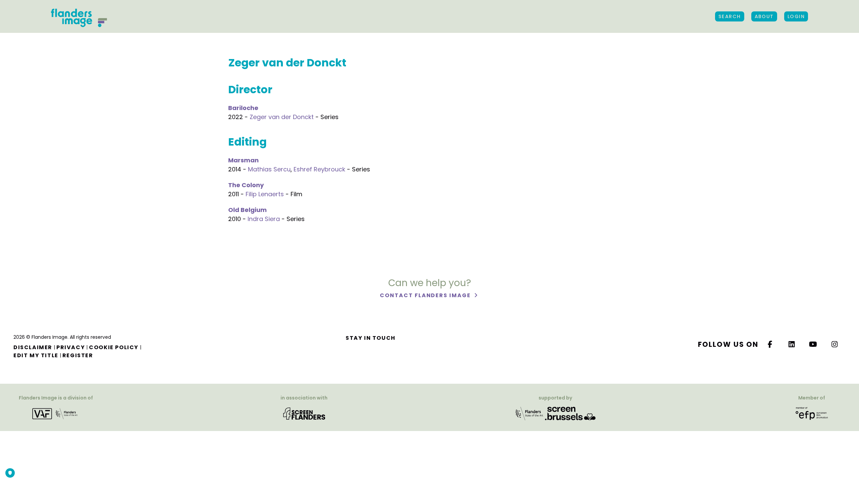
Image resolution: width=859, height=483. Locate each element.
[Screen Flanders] (304, 413)
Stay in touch (371, 338)
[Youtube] (813, 344)
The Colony (246, 185)
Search (729, 16)
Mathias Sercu (269, 169)
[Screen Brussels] (570, 413)
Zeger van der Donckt (282, 117)
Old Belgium (247, 210)
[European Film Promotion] (811, 413)
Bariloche (243, 108)
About (764, 16)
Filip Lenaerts (265, 194)
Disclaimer (32, 347)
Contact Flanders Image (426, 295)
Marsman (243, 160)
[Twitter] (792, 344)
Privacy (70, 347)
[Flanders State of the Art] (529, 413)
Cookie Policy (114, 347)
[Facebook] (770, 344)
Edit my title (35, 355)
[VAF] (56, 413)
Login (796, 16)
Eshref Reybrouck (319, 169)
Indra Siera (264, 219)
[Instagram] (834, 344)
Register (77, 355)
